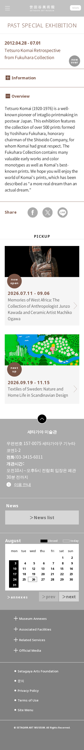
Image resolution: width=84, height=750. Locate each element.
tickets (75, 8)
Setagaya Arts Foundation (38, 671)
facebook (32, 217)
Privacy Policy (28, 690)
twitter (47, 217)
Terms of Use (28, 700)
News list (44, 517)
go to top (39, 423)
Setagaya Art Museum (42, 8)
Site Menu (25, 710)
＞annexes (17, 597)
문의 (21, 681)
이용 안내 (22, 484)
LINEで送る (62, 217)
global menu (8, 8)
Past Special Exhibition (42, 25)
